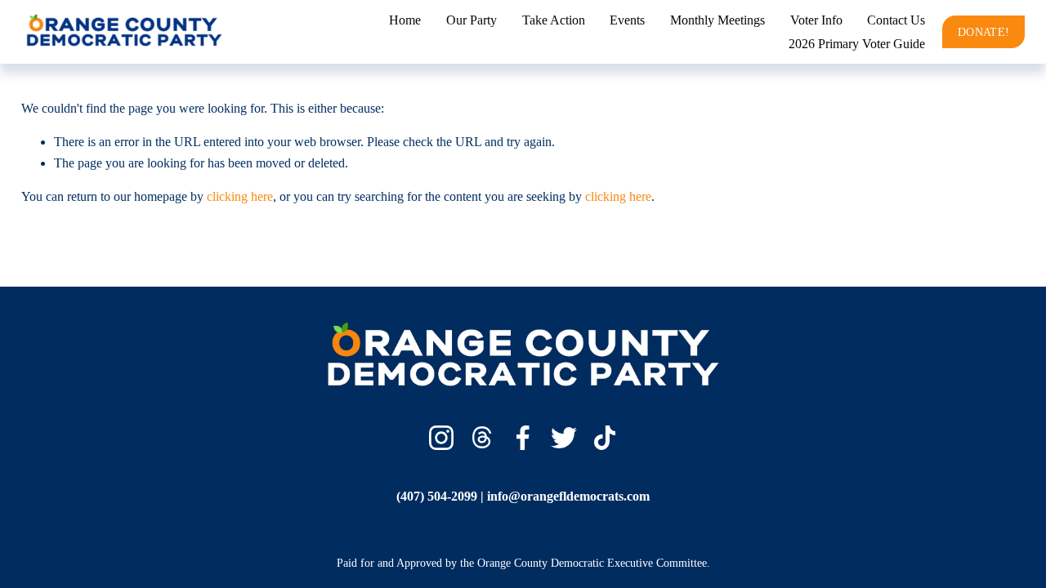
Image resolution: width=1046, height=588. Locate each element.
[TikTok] (605, 438)
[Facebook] (523, 438)
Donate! (983, 31)
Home (405, 20)
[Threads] (482, 438)
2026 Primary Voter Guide (857, 44)
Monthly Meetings (717, 20)
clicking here (240, 196)
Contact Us (896, 20)
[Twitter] (564, 438)
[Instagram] (441, 438)
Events (627, 20)
